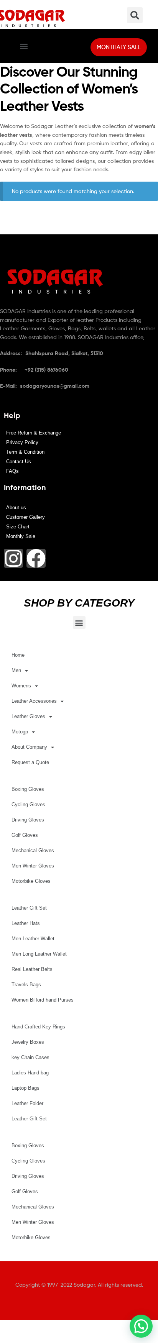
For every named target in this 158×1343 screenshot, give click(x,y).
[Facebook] (36, 558)
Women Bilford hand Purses (43, 1000)
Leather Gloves (28, 716)
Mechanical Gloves (33, 850)
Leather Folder (27, 1103)
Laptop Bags (26, 1088)
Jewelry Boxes (28, 1042)
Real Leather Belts (32, 969)
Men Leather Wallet (33, 938)
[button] (23, 46)
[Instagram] (13, 558)
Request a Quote (30, 762)
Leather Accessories (34, 701)
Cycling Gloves (28, 804)
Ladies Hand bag (30, 1073)
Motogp (20, 732)
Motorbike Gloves (31, 881)
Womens (21, 686)
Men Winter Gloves (33, 866)
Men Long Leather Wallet (39, 954)
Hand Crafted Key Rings (38, 1027)
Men (16, 670)
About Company (29, 747)
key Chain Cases (30, 1057)
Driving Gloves (28, 820)
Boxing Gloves (28, 789)
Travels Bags (26, 984)
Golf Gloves (25, 835)
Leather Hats (26, 923)
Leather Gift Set (29, 908)
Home (18, 655)
